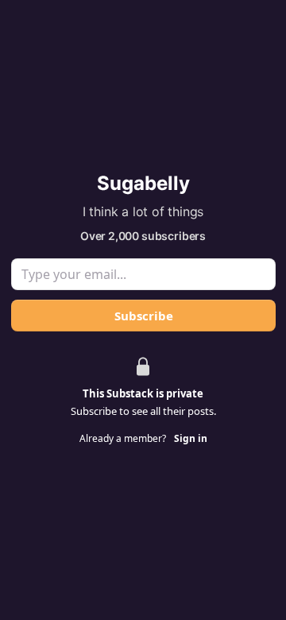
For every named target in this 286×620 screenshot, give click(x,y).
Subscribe (143, 316)
